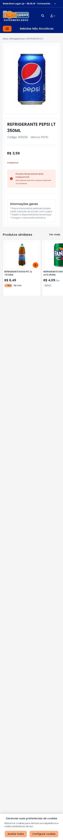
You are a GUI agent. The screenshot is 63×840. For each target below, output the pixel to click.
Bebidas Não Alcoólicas (37, 29)
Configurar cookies (43, 834)
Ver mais (54, 234)
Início (5, 38)
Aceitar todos (16, 834)
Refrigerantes (17, 38)
